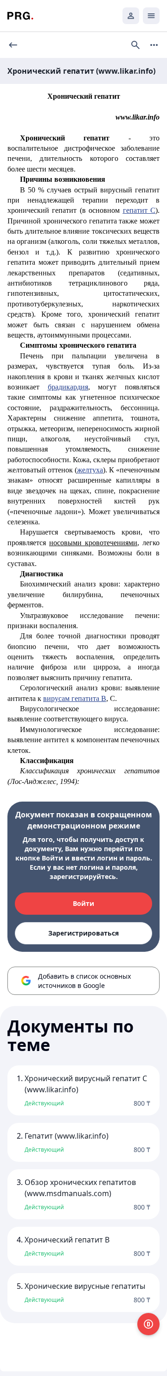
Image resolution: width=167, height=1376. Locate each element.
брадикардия (68, 387)
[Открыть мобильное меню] (151, 15)
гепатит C (139, 210)
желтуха (90, 470)
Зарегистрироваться (83, 933)
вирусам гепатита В (74, 698)
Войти (83, 903)
